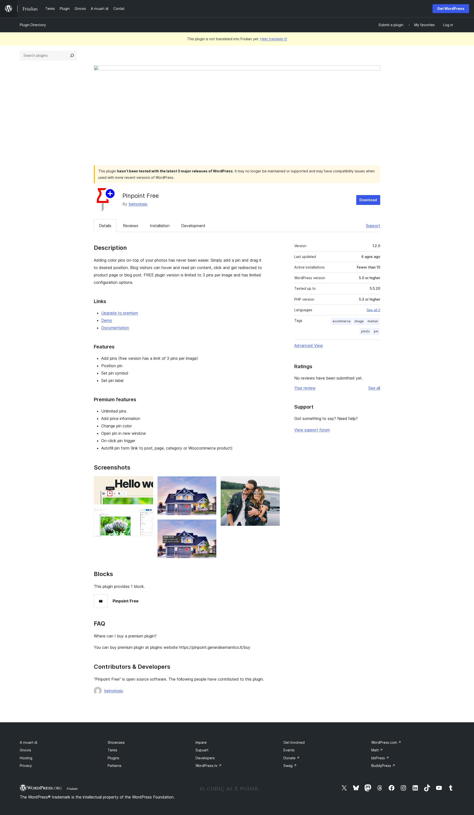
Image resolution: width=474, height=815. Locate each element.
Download (368, 200)
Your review (305, 387)
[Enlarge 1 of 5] (146, 482)
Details (105, 225)
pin (376, 331)
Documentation (115, 327)
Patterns (114, 765)
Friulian (72, 789)
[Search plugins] (72, 55)
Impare (201, 742)
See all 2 (373, 310)
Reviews (130, 225)
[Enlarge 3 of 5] (209, 482)
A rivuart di (28, 742)
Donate (291, 758)
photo (365, 331)
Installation (160, 225)
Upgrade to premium (119, 312)
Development (193, 225)
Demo (106, 320)
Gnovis (25, 750)
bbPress (380, 758)
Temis (112, 750)
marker (373, 321)
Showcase (116, 742)
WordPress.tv (209, 765)
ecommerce (342, 321)
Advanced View (308, 345)
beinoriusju (138, 203)
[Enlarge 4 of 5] (209, 526)
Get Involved (294, 742)
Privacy (26, 765)
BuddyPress (383, 765)
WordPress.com (386, 742)
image (359, 321)
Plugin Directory (33, 25)
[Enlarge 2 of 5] (146, 515)
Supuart (202, 750)
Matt (377, 750)
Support (373, 225)
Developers (205, 758)
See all (374, 387)
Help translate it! (273, 39)
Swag (290, 765)
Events (289, 750)
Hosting (26, 758)
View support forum (312, 429)
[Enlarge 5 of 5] (273, 482)
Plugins (113, 758)
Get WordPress (450, 8)
